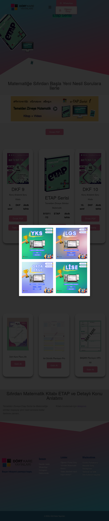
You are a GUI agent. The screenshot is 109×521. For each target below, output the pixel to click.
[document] (54, 260)
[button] (86, 229)
